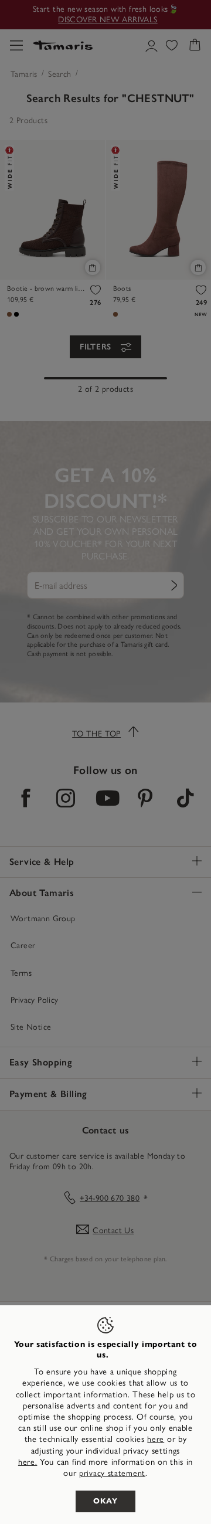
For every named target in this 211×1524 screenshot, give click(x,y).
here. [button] (28, 1462)
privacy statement (112, 1473)
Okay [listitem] (105, 1501)
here (155, 1439)
